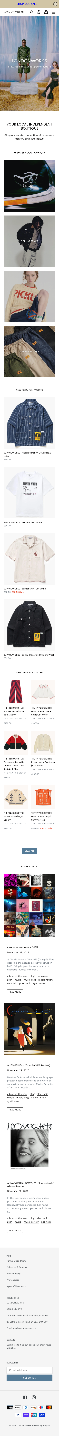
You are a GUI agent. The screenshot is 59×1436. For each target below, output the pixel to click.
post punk (25, 983)
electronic (42, 1094)
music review (45, 979)
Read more (15, 991)
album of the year (17, 976)
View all (29, 850)
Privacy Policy (13, 1273)
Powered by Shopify (41, 1425)
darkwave (42, 976)
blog (32, 976)
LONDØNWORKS (14, 12)
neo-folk (12, 983)
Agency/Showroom (16, 1286)
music (18, 979)
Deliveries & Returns (17, 1267)
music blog (30, 979)
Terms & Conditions (16, 1261)
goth (9, 979)
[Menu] (53, 11)
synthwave (39, 983)
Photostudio (13, 1280)
